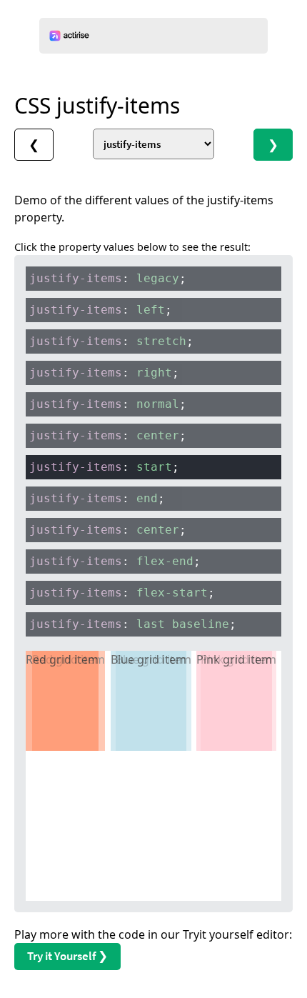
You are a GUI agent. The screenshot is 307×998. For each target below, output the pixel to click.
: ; (107, 278)
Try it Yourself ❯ (67, 956)
